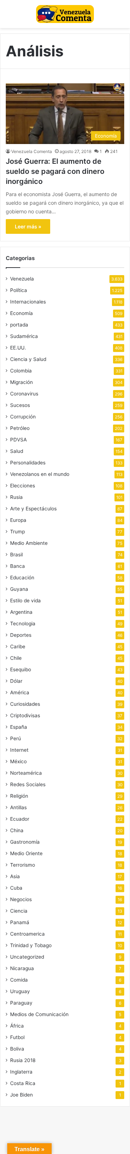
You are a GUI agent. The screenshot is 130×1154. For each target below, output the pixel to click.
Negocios (21, 899)
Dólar (16, 681)
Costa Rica (22, 1083)
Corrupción (23, 417)
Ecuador (19, 819)
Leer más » (28, 226)
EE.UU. (18, 348)
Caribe (17, 646)
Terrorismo (22, 865)
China (16, 830)
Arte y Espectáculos (33, 508)
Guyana (19, 589)
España (18, 727)
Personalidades (28, 462)
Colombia (21, 371)
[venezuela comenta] (65, 14)
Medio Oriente (26, 853)
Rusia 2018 (22, 1060)
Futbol (17, 1037)
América (19, 692)
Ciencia (18, 911)
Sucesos (20, 405)
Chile (16, 658)
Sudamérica (24, 336)
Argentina (21, 612)
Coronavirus (24, 394)
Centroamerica (27, 934)
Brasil (16, 554)
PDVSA (18, 439)
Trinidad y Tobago (31, 945)
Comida (19, 980)
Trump (17, 531)
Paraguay (21, 1003)
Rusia (16, 497)
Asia (15, 876)
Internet (19, 750)
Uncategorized (27, 957)
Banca (17, 566)
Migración (21, 382)
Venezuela (22, 279)
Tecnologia (22, 623)
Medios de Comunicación (39, 1014)
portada (19, 325)
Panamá (19, 922)
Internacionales (28, 302)
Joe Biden (21, 1095)
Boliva (17, 1049)
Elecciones (22, 485)
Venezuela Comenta (31, 151)
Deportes (20, 635)
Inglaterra (21, 1072)
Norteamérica (26, 773)
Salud (16, 451)
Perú (15, 738)
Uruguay (20, 991)
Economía (21, 313)
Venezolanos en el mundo (39, 474)
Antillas (18, 807)
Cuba (16, 888)
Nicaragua (22, 968)
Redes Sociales (28, 784)
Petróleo (20, 428)
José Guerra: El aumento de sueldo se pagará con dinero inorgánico (55, 171)
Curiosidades (25, 704)
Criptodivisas (25, 715)
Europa (18, 520)
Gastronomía (25, 842)
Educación (22, 577)
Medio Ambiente (29, 543)
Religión (19, 796)
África (17, 1026)
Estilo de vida (25, 600)
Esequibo (20, 669)
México (18, 761)
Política (18, 290)
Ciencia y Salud (28, 359)
